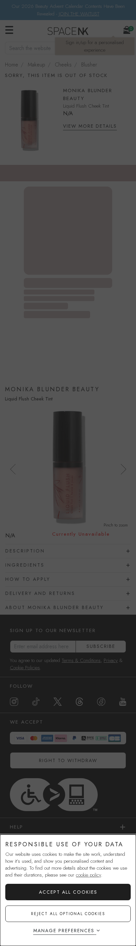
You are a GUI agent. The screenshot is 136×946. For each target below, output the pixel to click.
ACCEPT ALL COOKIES (68, 892)
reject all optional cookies (68, 914)
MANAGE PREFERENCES (63, 930)
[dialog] (68, 890)
